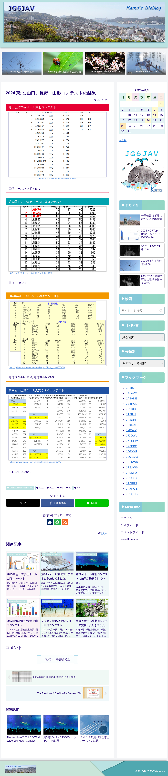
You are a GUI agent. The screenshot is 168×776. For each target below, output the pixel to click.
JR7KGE (131, 488)
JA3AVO (131, 393)
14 (154, 115)
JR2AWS (132, 467)
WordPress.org (130, 539)
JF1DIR (131, 409)
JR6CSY (131, 478)
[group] (24, 730)
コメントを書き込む (57, 659)
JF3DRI (131, 419)
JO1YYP (131, 451)
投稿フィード (129, 525)
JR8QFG (132, 494)
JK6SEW (132, 441)
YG (70, 488)
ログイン (126, 518)
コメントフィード (132, 532)
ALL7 (52, 488)
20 (148, 120)
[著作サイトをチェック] (50, 522)
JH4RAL (131, 425)
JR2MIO (131, 472)
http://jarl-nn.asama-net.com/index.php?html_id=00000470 (37, 367)
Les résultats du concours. (21, 488)
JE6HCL (131, 403)
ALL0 (41, 488)
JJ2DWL (131, 435)
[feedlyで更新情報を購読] (57, 522)
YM (78, 488)
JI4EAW (131, 430)
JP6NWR (132, 462)
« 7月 (122, 140)
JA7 (61, 488)
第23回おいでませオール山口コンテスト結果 (31, 273)
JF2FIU (131, 414)
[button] (103, 730)
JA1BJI (130, 387)
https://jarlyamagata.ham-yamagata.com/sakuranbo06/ (35, 462)
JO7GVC (132, 456)
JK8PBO (131, 446)
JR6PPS (131, 483)
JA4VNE (131, 398)
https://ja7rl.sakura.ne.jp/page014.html (57, 179)
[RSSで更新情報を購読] (65, 522)
